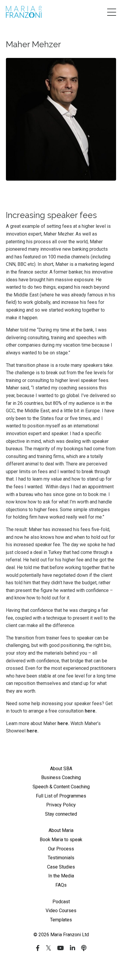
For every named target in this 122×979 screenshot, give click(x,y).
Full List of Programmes (61, 796)
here (62, 723)
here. (91, 711)
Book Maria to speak (61, 839)
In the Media (61, 876)
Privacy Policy (61, 805)
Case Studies (61, 867)
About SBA (61, 768)
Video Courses (61, 910)
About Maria (61, 830)
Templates (61, 920)
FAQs (61, 885)
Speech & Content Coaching (61, 786)
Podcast (61, 901)
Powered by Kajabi (61, 963)
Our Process (61, 849)
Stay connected (61, 814)
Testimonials (61, 857)
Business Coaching (61, 777)
